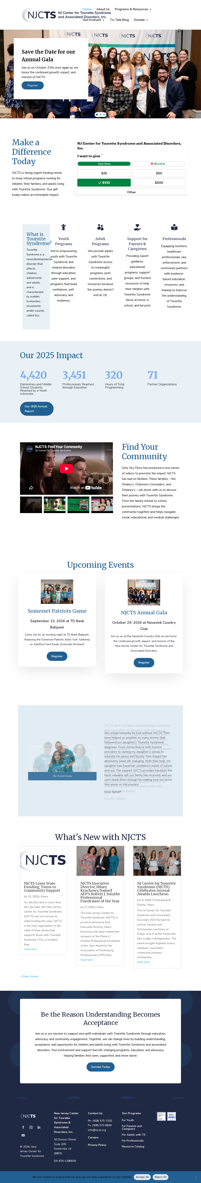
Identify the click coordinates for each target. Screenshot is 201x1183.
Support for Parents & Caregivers (137, 243)
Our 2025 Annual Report (36, 409)
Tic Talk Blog (119, 20)
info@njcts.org (97, 1130)
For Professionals (133, 1141)
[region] (100, 68)
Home (87, 9)
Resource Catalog (133, 1146)
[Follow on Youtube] (23, 1135)
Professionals (174, 238)
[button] (100, 68)
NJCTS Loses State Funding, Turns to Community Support (42, 887)
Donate (139, 20)
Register (57, 656)
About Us (103, 9)
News (44, 896)
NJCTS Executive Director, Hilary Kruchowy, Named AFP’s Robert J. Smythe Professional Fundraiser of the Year (100, 892)
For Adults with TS (133, 1135)
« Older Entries (29, 976)
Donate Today (100, 1067)
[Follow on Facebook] (23, 1127)
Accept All (142, 1176)
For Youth (128, 1120)
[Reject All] (196, 1177)
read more (30, 949)
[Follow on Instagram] (31, 1127)
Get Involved (92, 20)
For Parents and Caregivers (132, 1128)
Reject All (161, 1176)
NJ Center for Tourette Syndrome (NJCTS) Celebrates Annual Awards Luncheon (156, 888)
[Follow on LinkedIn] (39, 1127)
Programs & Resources (131, 9)
